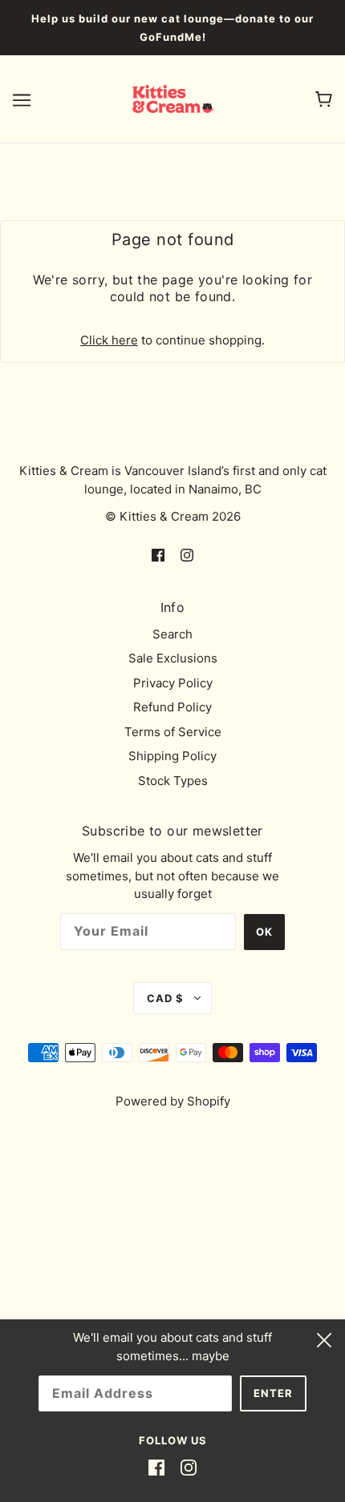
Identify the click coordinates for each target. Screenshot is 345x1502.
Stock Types (173, 780)
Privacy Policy (173, 683)
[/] (172, 98)
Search (172, 634)
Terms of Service (172, 731)
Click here (109, 340)
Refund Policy (172, 707)
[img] (158, 554)
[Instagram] (188, 1468)
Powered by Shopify (173, 1101)
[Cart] (323, 98)
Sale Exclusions (172, 658)
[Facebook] (156, 1468)
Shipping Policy (172, 755)
